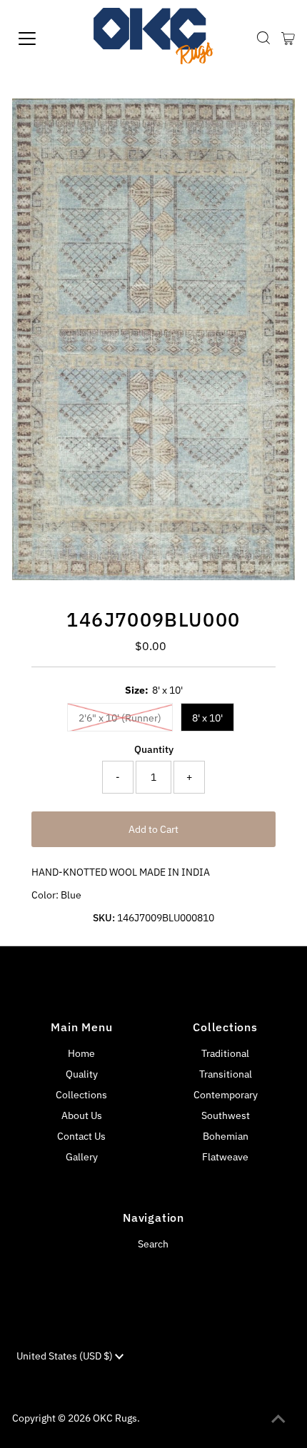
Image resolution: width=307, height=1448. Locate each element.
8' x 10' (207, 718)
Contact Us (81, 1136)
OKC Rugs (115, 1418)
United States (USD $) (65, 1356)
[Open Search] (263, 38)
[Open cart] (288, 38)
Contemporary (225, 1094)
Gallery (82, 1156)
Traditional (225, 1053)
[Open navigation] (43, 38)
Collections (81, 1094)
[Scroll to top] (278, 1419)
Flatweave (225, 1156)
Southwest (225, 1115)
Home (81, 1053)
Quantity (153, 749)
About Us (81, 1115)
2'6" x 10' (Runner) (120, 718)
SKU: (104, 917)
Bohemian (225, 1136)
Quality (82, 1074)
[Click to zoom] (272, 121)
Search (153, 1243)
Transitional (225, 1074)
